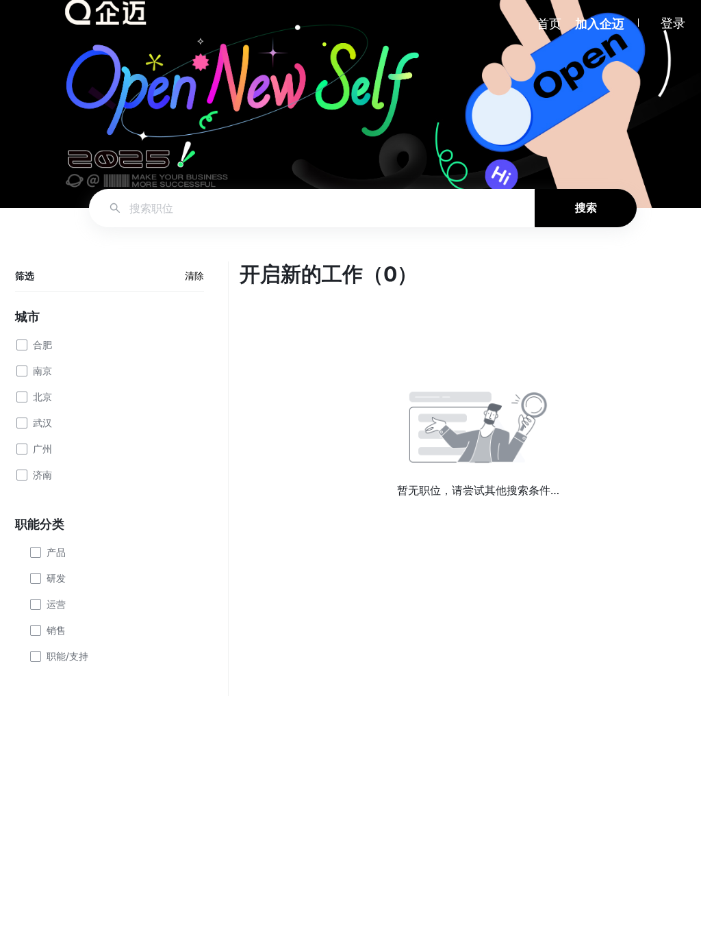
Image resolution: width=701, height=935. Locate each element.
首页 (549, 23)
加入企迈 (599, 23)
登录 (673, 23)
